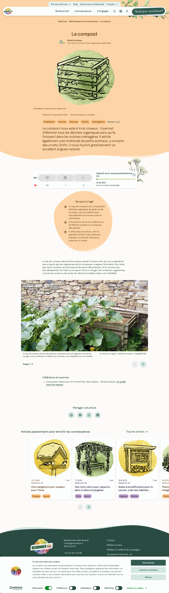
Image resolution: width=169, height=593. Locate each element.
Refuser (148, 577)
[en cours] (65, 178)
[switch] (72, 588)
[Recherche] (114, 11)
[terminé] (83, 178)
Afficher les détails (135, 588)
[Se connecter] (127, 11)
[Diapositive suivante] (143, 364)
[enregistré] (47, 178)
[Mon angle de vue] (121, 11)
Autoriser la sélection (148, 570)
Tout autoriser (148, 563)
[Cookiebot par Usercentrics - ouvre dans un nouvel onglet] (16, 588)
